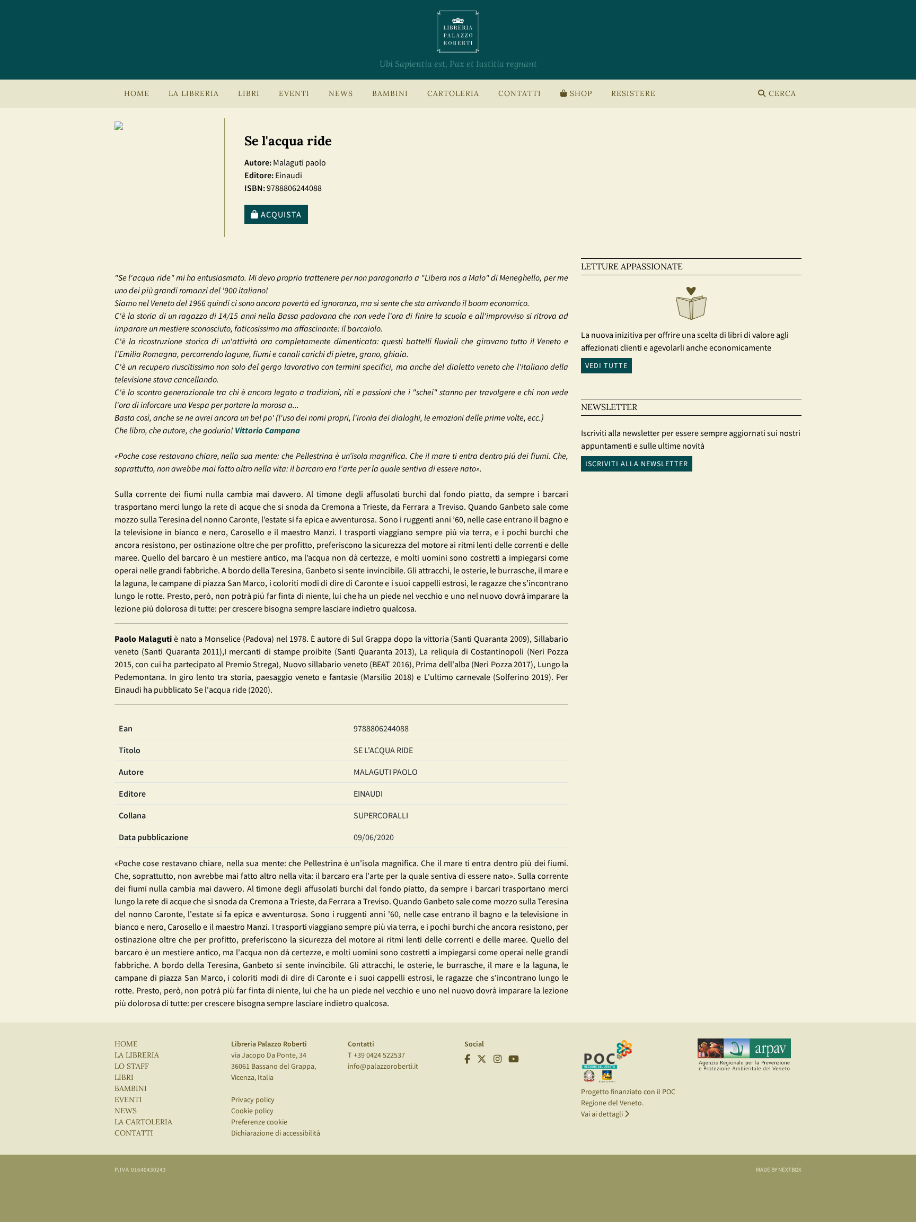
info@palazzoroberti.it (383, 1066)
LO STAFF (131, 1066)
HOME (136, 93)
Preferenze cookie (259, 1122)
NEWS (341, 93)
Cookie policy (252, 1110)
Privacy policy (253, 1099)
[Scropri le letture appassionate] (691, 306)
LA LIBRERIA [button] (194, 93)
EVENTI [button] (294, 93)
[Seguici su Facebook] (467, 1059)
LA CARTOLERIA (143, 1122)
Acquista (280, 214)
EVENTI (128, 1099)
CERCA (781, 93)
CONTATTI (519, 93)
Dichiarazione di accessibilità (275, 1133)
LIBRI (124, 1077)
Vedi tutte (606, 365)
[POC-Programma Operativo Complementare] (607, 1061)
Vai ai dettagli (602, 1114)
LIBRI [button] (249, 93)
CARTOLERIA (453, 93)
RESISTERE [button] (633, 93)
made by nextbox (779, 1169)
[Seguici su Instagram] (497, 1059)
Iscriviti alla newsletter (636, 463)
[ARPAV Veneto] (744, 1055)
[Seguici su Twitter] (482, 1059)
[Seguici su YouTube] (513, 1059)
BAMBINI (390, 93)
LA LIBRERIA (136, 1055)
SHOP (579, 93)
